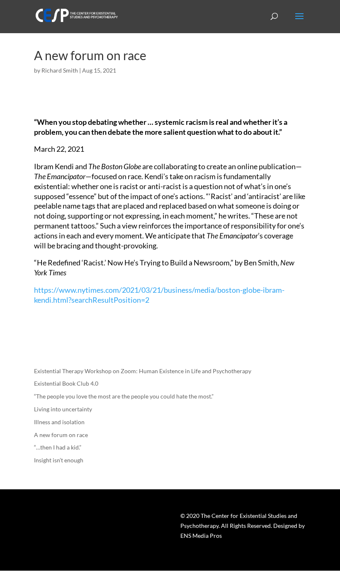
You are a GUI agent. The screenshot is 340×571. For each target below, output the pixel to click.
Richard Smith (59, 70)
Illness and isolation (59, 421)
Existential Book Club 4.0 (66, 383)
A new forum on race (61, 434)
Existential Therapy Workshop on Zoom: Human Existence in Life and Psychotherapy (142, 370)
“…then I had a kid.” (57, 447)
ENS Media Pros (201, 535)
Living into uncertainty (63, 409)
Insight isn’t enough (58, 460)
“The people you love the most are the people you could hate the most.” (124, 396)
